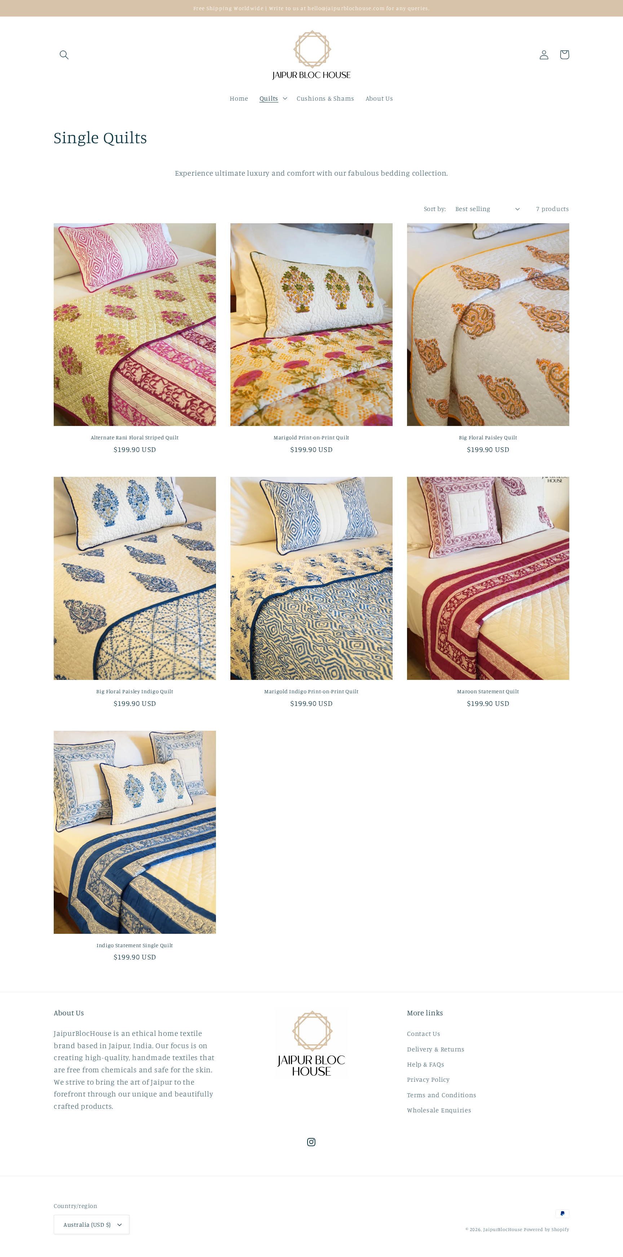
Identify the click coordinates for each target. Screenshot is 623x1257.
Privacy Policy (428, 1079)
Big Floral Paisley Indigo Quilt (134, 691)
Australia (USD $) (87, 1224)
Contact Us (424, 1033)
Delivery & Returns (436, 1049)
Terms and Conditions (442, 1095)
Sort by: (435, 208)
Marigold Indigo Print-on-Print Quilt (311, 691)
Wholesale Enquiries (439, 1110)
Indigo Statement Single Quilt (135, 945)
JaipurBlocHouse (502, 1229)
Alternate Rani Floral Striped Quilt (134, 437)
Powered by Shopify (546, 1229)
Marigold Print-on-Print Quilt (311, 437)
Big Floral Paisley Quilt (488, 437)
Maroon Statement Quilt (488, 691)
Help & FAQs (426, 1064)
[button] (64, 54)
